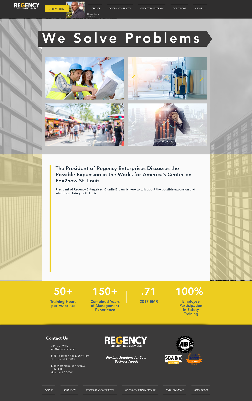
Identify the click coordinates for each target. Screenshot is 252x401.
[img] (75, 10)
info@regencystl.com (63, 349)
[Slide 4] (78, 95)
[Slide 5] (82, 95)
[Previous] (51, 78)
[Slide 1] (87, 95)
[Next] (119, 78)
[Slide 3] (167, 95)
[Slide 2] (163, 95)
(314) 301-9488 (59, 345)
